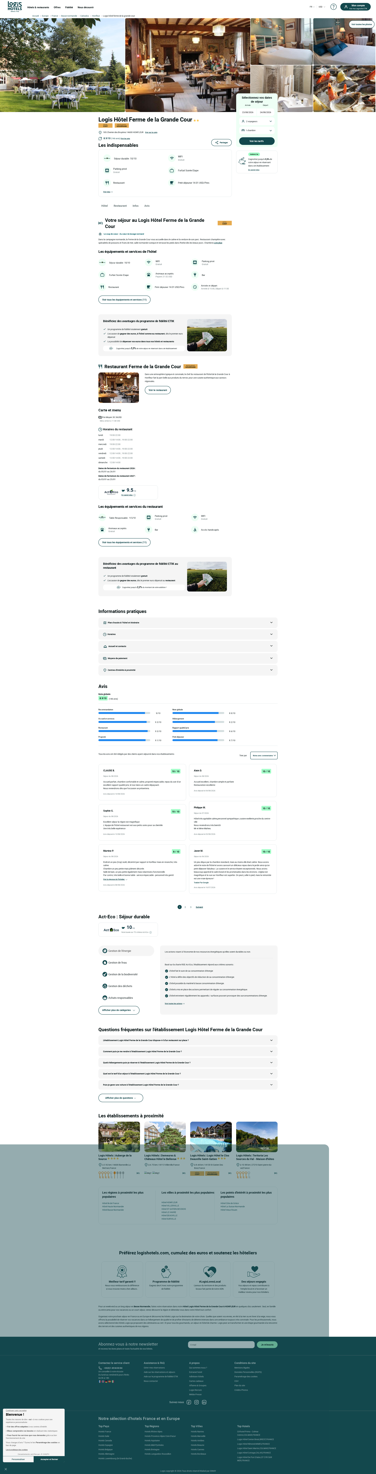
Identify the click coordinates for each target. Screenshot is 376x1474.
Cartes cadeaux (196, 1381)
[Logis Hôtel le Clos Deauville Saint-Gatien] (211, 1137)
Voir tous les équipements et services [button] (124, 299)
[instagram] (196, 1402)
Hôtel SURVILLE (169, 1218)
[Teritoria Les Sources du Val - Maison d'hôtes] (257, 1137)
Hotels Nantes (197, 1431)
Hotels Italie (103, 1436)
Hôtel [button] (104, 205)
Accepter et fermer (49, 1459)
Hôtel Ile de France (110, 1203)
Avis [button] (147, 205)
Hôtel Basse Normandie (113, 1209)
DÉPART (265, 105)
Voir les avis (125, 138)
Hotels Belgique (105, 1449)
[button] (5, 1469)
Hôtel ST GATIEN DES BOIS (174, 1209)
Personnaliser (18, 1459)
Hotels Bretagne (152, 1449)
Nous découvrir (86, 7)
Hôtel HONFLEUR (169, 1202)
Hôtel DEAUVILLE (169, 1215)
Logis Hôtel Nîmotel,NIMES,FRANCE (253, 1443)
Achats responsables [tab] (120, 998)
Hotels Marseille (198, 1436)
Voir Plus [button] (106, 192)
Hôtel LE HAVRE (169, 1212)
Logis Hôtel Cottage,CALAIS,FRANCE (254, 1452)
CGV (236, 1381)
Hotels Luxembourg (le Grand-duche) (115, 1458)
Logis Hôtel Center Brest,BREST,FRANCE (255, 1439)
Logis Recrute (195, 1390)
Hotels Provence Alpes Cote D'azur (160, 1436)
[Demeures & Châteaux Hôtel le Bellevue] (165, 1137)
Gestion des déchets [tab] (120, 986)
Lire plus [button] (218, 242)
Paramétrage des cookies (245, 1376)
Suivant (197, 907)
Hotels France (104, 1431)
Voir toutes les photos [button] (361, 24)
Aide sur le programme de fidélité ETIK (161, 1376)
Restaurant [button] (120, 205)
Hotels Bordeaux (198, 1453)
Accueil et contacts (117, 646)
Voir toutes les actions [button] (173, 1003)
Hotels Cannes (197, 1449)
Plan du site (239, 1385)
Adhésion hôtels (196, 1376)
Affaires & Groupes (197, 1385)
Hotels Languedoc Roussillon (158, 1453)
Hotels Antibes (197, 1440)
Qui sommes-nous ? (198, 1367)
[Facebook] (189, 1402)
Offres (57, 7)
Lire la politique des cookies (17, 1449)
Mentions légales (242, 1367)
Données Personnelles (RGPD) (248, 1372)
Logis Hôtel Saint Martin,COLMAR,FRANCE (256, 1448)
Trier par (243, 755)
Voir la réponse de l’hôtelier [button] (114, 879)
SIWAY (213, 1470)
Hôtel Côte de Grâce (230, 1203)
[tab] (114, 401)
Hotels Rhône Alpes (153, 1431)
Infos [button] (136, 205)
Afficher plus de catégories (116, 1010)
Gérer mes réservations (154, 1367)
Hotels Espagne (105, 1445)
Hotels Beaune (197, 1445)
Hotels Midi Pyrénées (154, 1445)
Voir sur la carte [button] (151, 132)
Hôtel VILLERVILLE (170, 1205)
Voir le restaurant (158, 390)
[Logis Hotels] (14, 6)
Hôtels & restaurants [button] (38, 7)
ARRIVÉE (247, 105)
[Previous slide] (102, 387)
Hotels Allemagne (106, 1453)
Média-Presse (195, 1394)
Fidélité (69, 7)
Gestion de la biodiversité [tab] (123, 974)
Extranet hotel (195, 1372)
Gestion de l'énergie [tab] (119, 951)
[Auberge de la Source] (119, 1137)
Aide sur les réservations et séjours (159, 1372)
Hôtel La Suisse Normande (233, 1206)
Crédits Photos (241, 1390)
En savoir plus (127, 495)
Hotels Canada (105, 1440)
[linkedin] (204, 1402)
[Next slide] (134, 387)
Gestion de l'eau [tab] (117, 962)
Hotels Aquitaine (152, 1440)
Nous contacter (151, 1381)
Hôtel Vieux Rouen (229, 1209)
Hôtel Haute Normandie (113, 1206)
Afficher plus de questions (119, 1097)
